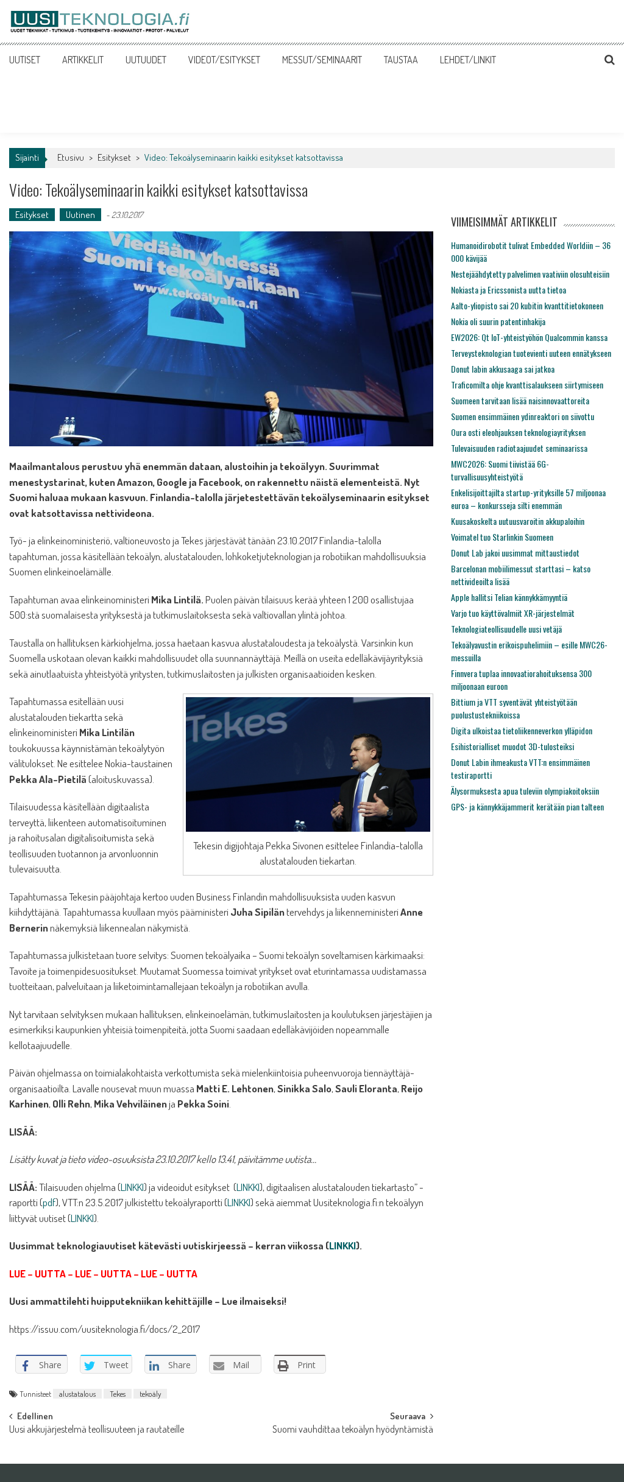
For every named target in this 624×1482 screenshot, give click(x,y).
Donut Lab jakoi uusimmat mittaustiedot (515, 552)
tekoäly (150, 1394)
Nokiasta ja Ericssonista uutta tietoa (508, 289)
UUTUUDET (146, 60)
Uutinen (80, 214)
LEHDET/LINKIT (468, 60)
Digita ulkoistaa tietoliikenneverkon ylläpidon (521, 730)
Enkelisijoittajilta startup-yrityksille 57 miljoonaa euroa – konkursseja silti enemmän (528, 498)
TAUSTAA (401, 60)
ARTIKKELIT (83, 60)
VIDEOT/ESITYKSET (224, 60)
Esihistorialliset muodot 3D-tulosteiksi (512, 746)
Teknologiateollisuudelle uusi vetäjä (506, 628)
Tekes (118, 1394)
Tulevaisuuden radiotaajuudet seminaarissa (519, 447)
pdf (49, 1202)
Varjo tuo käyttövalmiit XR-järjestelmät (513, 612)
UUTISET (24, 60)
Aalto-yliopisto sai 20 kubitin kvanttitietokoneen (527, 305)
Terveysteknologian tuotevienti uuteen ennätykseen (531, 352)
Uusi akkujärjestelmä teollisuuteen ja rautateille (96, 1430)
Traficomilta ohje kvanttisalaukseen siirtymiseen (527, 384)
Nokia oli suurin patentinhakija (498, 321)
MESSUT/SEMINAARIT (322, 60)
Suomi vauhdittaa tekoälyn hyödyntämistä (352, 1430)
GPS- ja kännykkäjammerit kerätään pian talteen (527, 806)
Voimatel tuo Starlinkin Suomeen (502, 536)
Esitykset (114, 157)
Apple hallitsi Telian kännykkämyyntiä (509, 597)
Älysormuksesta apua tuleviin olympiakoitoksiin (525, 790)
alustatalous (77, 1394)
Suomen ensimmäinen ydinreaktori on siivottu (522, 416)
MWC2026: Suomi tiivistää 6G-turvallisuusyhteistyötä (500, 470)
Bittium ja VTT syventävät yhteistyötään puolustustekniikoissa (514, 708)
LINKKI (132, 1187)
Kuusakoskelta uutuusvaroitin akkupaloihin (517, 520)
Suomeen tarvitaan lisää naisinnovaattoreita (520, 400)
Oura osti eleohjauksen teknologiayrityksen (518, 432)
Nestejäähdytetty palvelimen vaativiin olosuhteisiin (530, 273)
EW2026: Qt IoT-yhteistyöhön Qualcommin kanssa (529, 337)
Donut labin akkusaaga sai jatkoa (503, 368)
